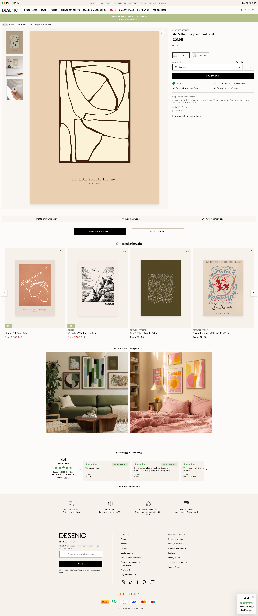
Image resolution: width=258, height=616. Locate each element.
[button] (249, 67)
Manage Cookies (175, 567)
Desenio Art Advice (176, 534)
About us (125, 534)
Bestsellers (30, 10)
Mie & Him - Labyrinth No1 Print (37, 25)
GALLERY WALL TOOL (100, 231)
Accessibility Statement (131, 558)
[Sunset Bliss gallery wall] (171, 392)
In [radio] (242, 62)
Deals (113, 10)
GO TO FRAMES (158, 231)
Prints (54, 10)
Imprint (124, 544)
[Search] (241, 10)
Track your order (175, 544)
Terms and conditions (177, 548)
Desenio (137, 608)
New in (43, 10)
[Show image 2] (14, 66)
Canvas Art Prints (70, 10)
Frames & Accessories (95, 10)
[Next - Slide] (253, 293)
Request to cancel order (178, 562)
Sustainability (127, 553)
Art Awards (126, 570)
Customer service (176, 539)
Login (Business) (128, 574)
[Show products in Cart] (253, 10)
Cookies (171, 553)
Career (124, 548)
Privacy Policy (76, 570)
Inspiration (143, 10)
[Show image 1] (14, 42)
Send (80, 564)
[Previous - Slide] (4, 293)
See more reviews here (129, 486)
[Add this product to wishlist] (163, 33)
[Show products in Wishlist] (247, 10)
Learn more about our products (186, 116)
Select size (177, 62)
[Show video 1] (14, 89)
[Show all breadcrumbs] (5, 24)
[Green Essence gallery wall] (87, 392)
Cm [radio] (237, 62)
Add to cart (213, 76)
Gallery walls (126, 10)
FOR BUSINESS (159, 10)
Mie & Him (15, 25)
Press (123, 539)
